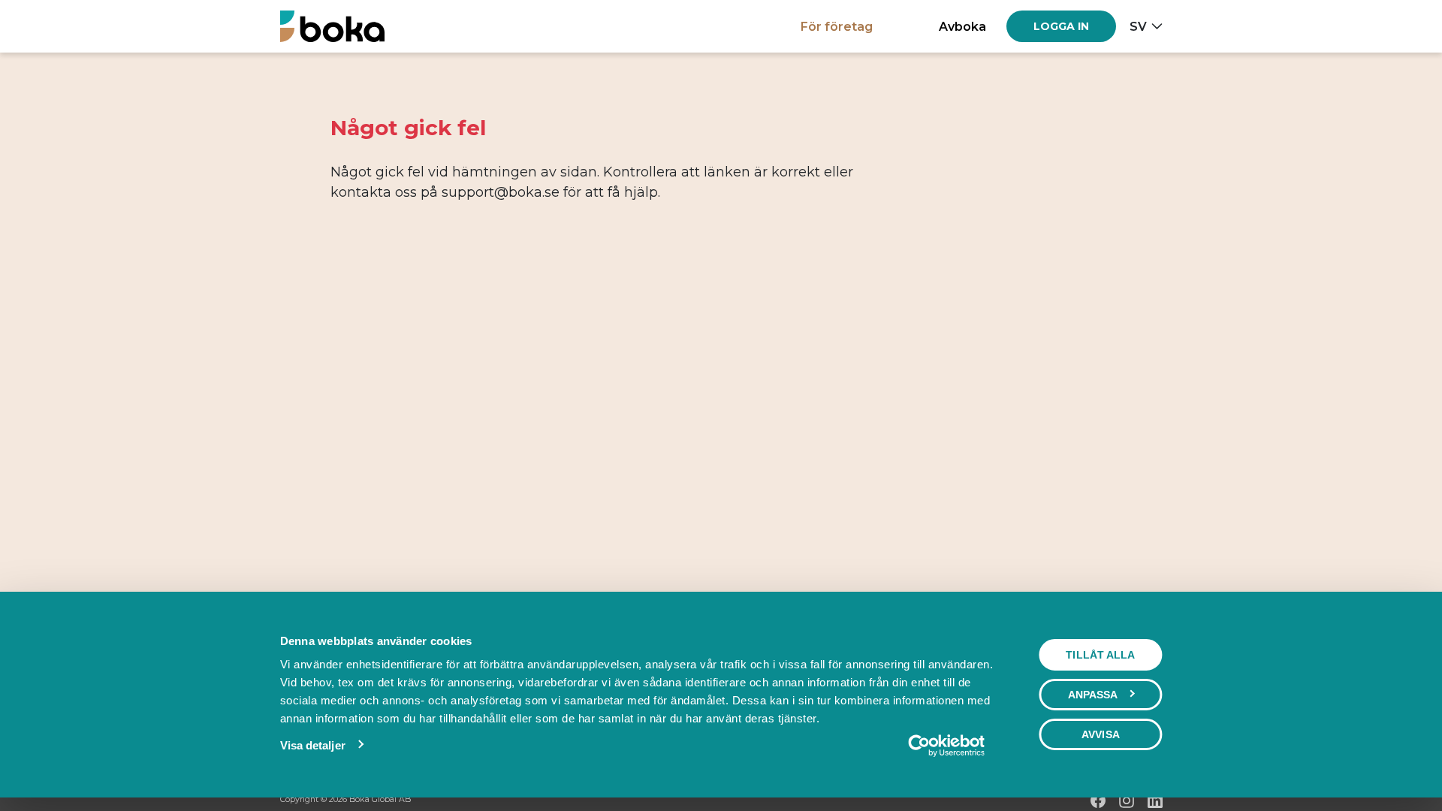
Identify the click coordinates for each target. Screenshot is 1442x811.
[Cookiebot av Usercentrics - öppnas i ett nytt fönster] (946, 745)
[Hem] (332, 26)
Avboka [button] (962, 26)
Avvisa (1101, 734)
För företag (837, 26)
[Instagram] (1126, 800)
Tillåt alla (1100, 655)
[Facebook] (1098, 800)
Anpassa (1093, 695)
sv (1138, 26)
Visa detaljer (312, 745)
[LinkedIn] (1155, 800)
